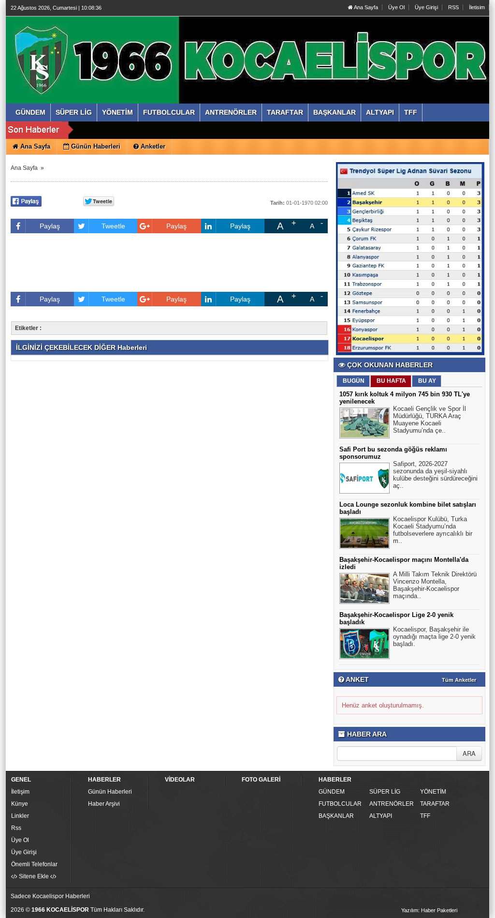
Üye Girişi (426, 7)
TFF (425, 816)
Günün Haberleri (110, 791)
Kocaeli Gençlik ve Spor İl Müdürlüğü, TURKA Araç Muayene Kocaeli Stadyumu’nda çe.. (429, 419)
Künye (19, 803)
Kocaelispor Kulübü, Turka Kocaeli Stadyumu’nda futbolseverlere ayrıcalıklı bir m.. (432, 529)
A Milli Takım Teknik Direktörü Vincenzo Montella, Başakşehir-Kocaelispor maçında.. (435, 585)
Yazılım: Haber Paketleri (429, 910)
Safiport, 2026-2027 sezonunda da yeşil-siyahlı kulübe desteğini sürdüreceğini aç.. (435, 474)
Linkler (20, 816)
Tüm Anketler (459, 680)
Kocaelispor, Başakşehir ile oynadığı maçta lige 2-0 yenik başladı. (434, 636)
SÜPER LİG (384, 791)
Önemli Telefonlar (34, 864)
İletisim (477, 7)
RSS (453, 7)
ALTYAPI (380, 816)
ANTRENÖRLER (391, 803)
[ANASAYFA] (116, 50)
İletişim (20, 791)
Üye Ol (396, 7)
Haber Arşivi (104, 803)
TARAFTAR (435, 803)
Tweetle (113, 226)
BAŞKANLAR (336, 816)
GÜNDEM (332, 791)
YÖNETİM (433, 791)
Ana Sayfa (365, 7)
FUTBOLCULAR (340, 803)
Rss (16, 828)
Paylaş (50, 226)
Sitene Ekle (33, 876)
